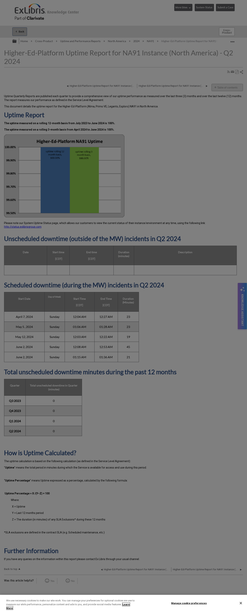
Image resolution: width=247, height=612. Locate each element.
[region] (123, 603)
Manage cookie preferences (189, 603)
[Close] (241, 603)
